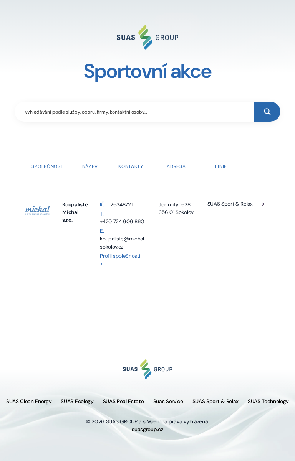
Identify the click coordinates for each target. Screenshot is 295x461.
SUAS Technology (268, 401)
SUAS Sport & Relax (230, 204)
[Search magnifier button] (267, 112)
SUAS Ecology (77, 401)
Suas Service (168, 401)
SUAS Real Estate (123, 401)
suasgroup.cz (147, 429)
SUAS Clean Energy (29, 401)
